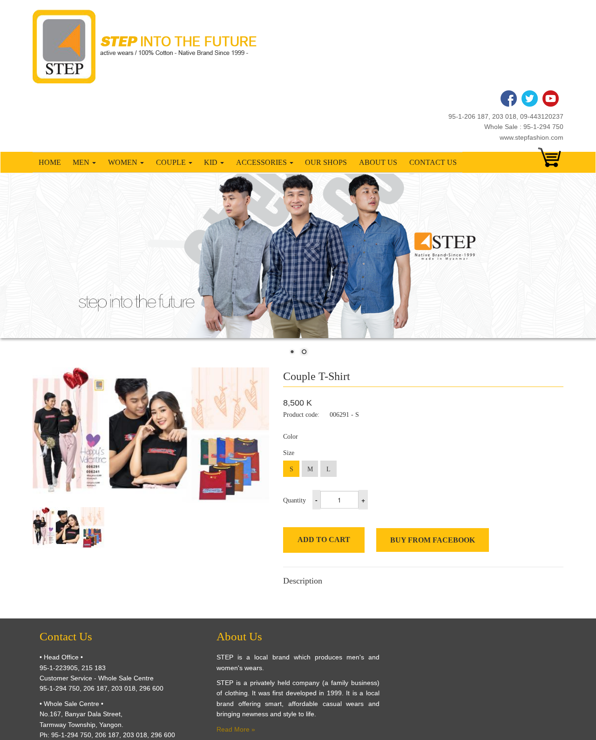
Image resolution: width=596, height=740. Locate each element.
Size (288, 452)
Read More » (236, 729)
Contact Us (433, 162)
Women (123, 162)
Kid (211, 162)
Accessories (262, 162)
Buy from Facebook (432, 540)
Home (50, 162)
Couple (172, 162)
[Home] (148, 46)
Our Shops (326, 162)
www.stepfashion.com (531, 137)
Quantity (294, 500)
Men (82, 162)
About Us (378, 162)
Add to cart (324, 539)
